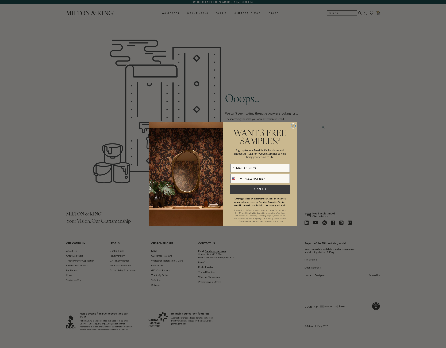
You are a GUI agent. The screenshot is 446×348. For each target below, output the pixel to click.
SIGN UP (260, 189)
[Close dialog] (293, 126)
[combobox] (236, 178)
